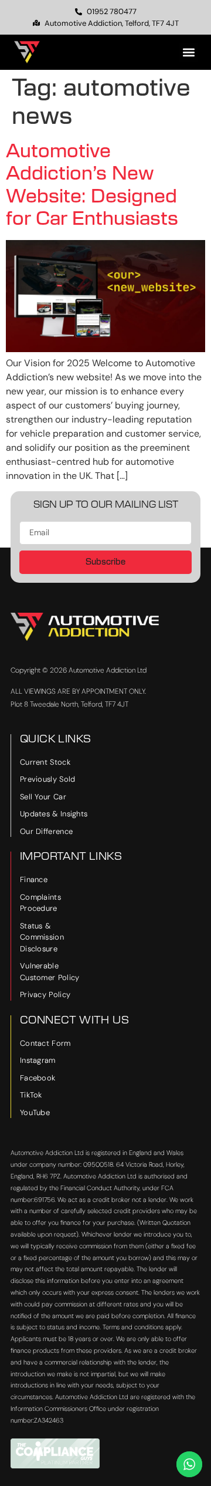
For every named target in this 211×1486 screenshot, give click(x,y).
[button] (188, 52)
